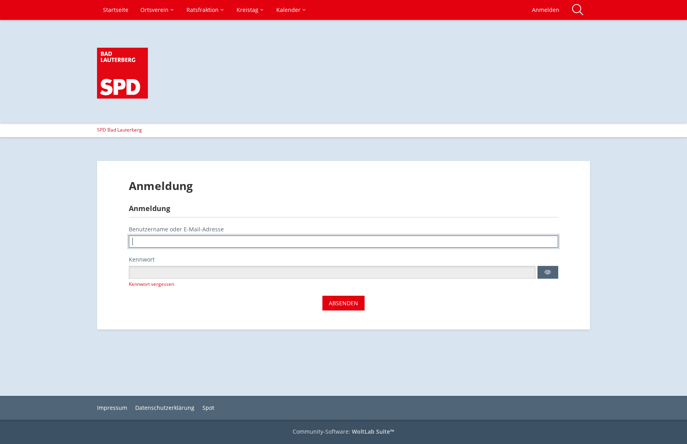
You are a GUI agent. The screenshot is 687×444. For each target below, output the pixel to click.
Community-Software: (343, 431)
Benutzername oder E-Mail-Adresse (176, 229)
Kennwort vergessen (151, 284)
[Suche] (577, 10)
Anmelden (545, 10)
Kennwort (142, 259)
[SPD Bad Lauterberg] (122, 73)
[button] (548, 272)
